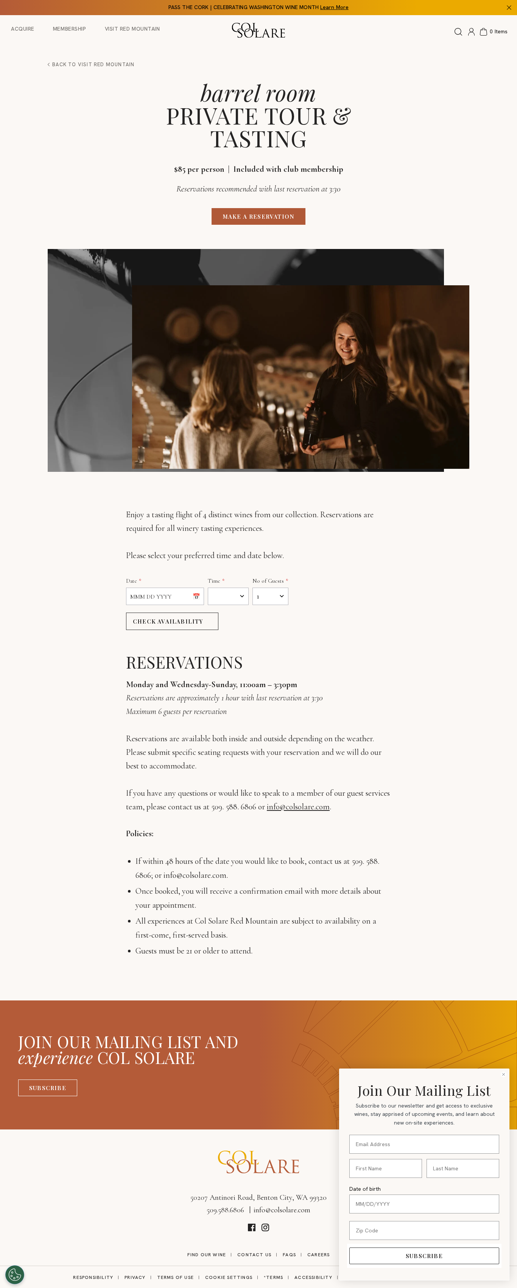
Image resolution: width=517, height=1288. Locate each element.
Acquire (22, 28)
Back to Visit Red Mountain (92, 64)
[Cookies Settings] (14, 1274)
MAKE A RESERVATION (259, 216)
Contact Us (254, 1255)
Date (131, 580)
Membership (69, 28)
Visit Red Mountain (132, 28)
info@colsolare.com (298, 807)
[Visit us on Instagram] (265, 1227)
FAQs (289, 1255)
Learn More (334, 7)
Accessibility (313, 1277)
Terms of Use (175, 1277)
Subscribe (47, 1088)
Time (214, 580)
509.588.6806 (225, 1210)
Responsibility (93, 1277)
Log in (471, 32)
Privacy (135, 1277)
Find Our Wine (206, 1255)
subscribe (424, 1256)
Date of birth (365, 1188)
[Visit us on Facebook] (251, 1227)
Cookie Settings (228, 1277)
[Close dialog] (503, 1074)
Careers (318, 1255)
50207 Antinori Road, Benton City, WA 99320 (258, 1197)
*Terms (273, 1277)
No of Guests (268, 580)
